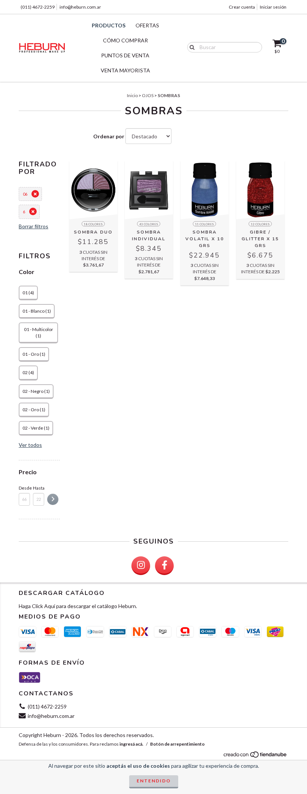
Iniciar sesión (273, 7)
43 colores (148, 224)
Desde (24, 488)
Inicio (132, 95)
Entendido (154, 781)
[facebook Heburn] (164, 565)
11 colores (204, 224)
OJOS (148, 95)
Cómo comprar (125, 40)
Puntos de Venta (125, 55)
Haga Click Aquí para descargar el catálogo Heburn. (78, 606)
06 (25, 194)
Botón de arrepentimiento (177, 744)
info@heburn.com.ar (80, 7)
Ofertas (147, 25)
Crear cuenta (242, 7)
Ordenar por (108, 136)
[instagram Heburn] (140, 565)
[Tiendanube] (255, 756)
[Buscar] (190, 47)
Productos (108, 25)
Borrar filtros (33, 226)
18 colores (93, 224)
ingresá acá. (131, 744)
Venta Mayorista (125, 70)
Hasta (38, 488)
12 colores (260, 224)
